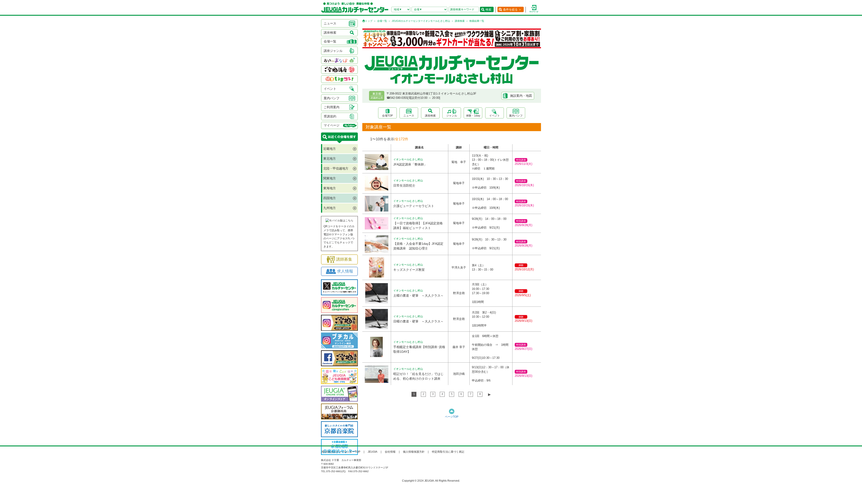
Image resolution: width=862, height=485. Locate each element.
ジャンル (451, 115)
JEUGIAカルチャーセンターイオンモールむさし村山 (421, 21)
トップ (368, 21)
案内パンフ (516, 115)
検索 (488, 9)
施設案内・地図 (521, 95)
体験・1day (473, 115)
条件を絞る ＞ (512, 9)
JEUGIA (372, 451)
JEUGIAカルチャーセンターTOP (340, 451)
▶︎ (489, 394)
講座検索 (460, 21)
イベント (494, 115)
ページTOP (451, 416)
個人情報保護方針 (413, 451)
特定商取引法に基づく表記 (448, 451)
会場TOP (387, 115)
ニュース (408, 115)
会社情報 (390, 451)
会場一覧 (382, 21)
